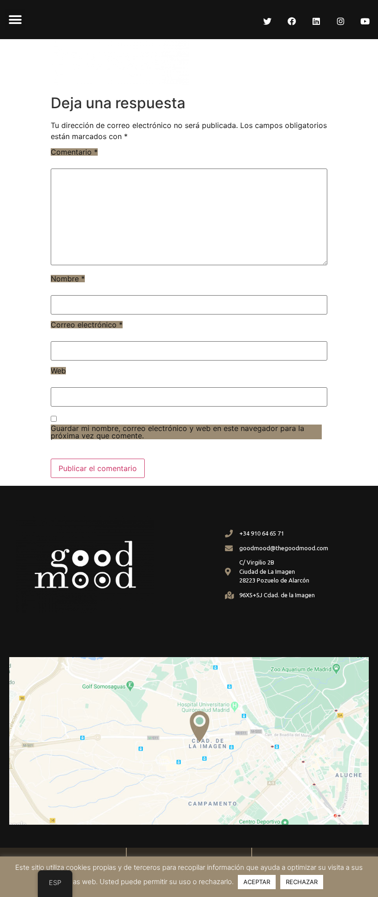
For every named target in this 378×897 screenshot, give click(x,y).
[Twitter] (267, 21)
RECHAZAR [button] (302, 881)
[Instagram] (340, 21)
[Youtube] (365, 21)
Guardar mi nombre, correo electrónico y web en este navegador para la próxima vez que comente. (177, 432)
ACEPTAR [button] (256, 881)
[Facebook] (292, 21)
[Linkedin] (316, 21)
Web (58, 370)
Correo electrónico (87, 324)
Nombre (68, 278)
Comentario (74, 152)
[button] (15, 19)
